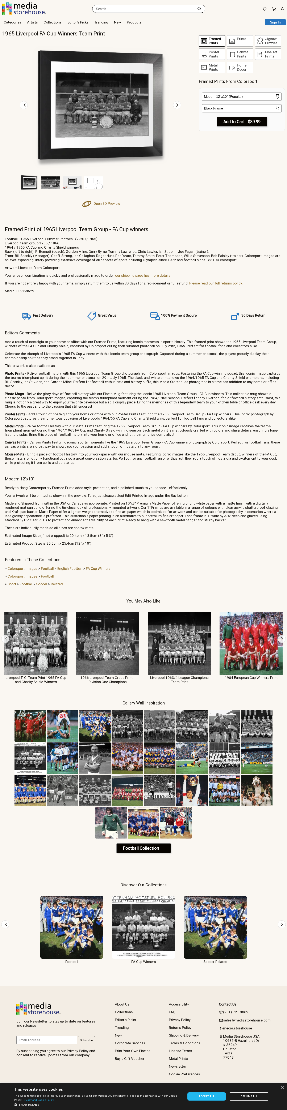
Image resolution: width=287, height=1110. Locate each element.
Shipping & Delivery (184, 1035)
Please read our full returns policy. (216, 283)
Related (57, 584)
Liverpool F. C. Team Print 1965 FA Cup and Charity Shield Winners (36, 680)
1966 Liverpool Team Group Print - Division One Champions (107, 680)
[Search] (199, 8)
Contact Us (228, 1004)
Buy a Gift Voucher (129, 1059)
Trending (101, 22)
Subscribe (86, 1040)
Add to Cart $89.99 (242, 121)
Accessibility (179, 1004)
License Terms (180, 1051)
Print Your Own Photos (132, 1051)
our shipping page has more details (142, 275)
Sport (12, 584)
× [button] (282, 1087)
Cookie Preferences (184, 1074)
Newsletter (177, 1066)
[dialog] (143, 1096)
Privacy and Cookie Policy (38, 1100)
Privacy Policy (180, 1020)
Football (47, 568)
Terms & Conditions (184, 1043)
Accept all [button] (207, 1096)
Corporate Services (130, 1043)
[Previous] (24, 105)
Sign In (275, 22)
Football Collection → (143, 848)
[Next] (177, 105)
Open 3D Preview (106, 203)
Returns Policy (180, 1027)
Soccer (41, 584)
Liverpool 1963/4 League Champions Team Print (179, 680)
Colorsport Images (22, 568)
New (117, 22)
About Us (122, 1004)
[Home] (28, 13)
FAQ (172, 1012)
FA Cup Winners (98, 568)
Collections (53, 22)
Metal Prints (178, 1059)
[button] (97, 1104)
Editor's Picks (77, 22)
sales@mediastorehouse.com (247, 1020)
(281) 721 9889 (235, 1012)
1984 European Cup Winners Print (251, 678)
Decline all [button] (249, 1096)
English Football (69, 568)
